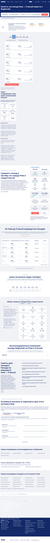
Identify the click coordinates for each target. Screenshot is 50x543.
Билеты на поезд (4, 520)
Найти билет (4, 107)
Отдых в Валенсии (41, 527)
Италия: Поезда (13, 494)
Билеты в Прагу (40, 524)
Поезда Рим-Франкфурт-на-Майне (19, 488)
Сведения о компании (14, 540)
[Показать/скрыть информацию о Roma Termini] (47, 425)
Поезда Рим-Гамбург (41, 484)
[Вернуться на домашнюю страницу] (4, 2)
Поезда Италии (4, 528)
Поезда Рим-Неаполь (41, 453)
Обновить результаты (24, 236)
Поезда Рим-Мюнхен (41, 479)
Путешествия (40, 520)
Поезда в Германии (5, 527)
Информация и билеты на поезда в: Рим (33, 466)
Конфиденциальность (35, 540)
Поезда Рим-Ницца (4, 486)
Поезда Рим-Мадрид (17, 482)
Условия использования (24, 540)
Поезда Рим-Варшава (29, 482)
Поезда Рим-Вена (16, 479)
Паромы (20, 1)
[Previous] (10, 287)
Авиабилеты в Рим (29, 524)
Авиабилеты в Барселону (30, 530)
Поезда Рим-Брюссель (5, 484)
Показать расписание (5, 119)
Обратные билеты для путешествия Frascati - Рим (10, 466)
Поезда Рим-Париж (4, 477)
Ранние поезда (6, 264)
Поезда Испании (4, 525)
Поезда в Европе (4, 522)
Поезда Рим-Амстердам (29, 479)
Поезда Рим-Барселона (5, 482)
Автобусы (12, 1)
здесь (33, 268)
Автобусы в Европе (17, 522)
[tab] (11, 40)
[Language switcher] (31, 1)
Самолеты (16, 1)
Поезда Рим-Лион (16, 486)
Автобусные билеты (17, 520)
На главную (3, 494)
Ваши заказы (37, 1)
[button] (23, 14)
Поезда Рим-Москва (41, 486)
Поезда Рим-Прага (4, 479)
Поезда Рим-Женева (29, 484)
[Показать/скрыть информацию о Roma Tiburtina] (47, 436)
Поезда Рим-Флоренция (5, 453)
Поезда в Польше (4, 524)
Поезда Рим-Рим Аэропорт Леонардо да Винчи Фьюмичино (12, 488)
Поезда (8, 1)
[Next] (31, 37)
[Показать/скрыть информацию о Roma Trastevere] (47, 431)
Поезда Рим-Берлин (29, 477)
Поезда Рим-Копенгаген (17, 484)
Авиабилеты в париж (29, 528)
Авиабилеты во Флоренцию (30, 522)
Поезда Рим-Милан (28, 453)
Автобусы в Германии (17, 525)
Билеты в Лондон (40, 525)
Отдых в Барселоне (41, 522)
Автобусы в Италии (17, 524)
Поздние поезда (44, 264)
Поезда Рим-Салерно (5, 455)
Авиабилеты (27, 520)
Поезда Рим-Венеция (17, 453)
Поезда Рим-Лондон (17, 477)
